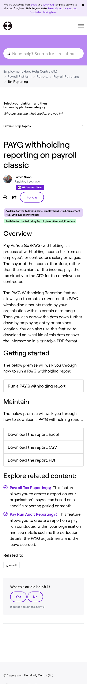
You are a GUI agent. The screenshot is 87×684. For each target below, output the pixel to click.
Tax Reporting (18, 81)
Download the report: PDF (32, 459)
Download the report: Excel (33, 434)
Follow (32, 197)
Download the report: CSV (32, 447)
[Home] (7, 26)
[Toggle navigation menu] (80, 25)
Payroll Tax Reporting (29, 487)
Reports (42, 76)
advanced (48, 4)
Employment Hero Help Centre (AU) (30, 71)
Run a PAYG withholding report (36, 385)
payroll (11, 565)
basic (34, 4)
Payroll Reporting (66, 76)
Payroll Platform (19, 76)
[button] (43, 126)
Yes (18, 596)
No (35, 596)
